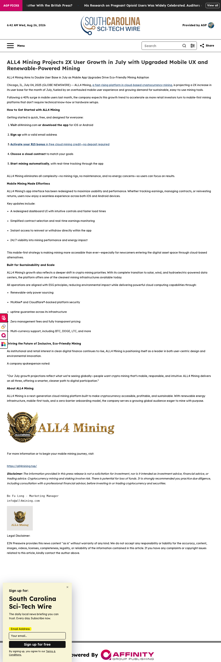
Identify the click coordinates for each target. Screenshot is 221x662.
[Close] (67, 587)
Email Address (20, 629)
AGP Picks (11, 5)
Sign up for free (37, 644)
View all (212, 5)
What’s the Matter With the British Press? (39, 5)
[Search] (184, 46)
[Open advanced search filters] (192, 46)
